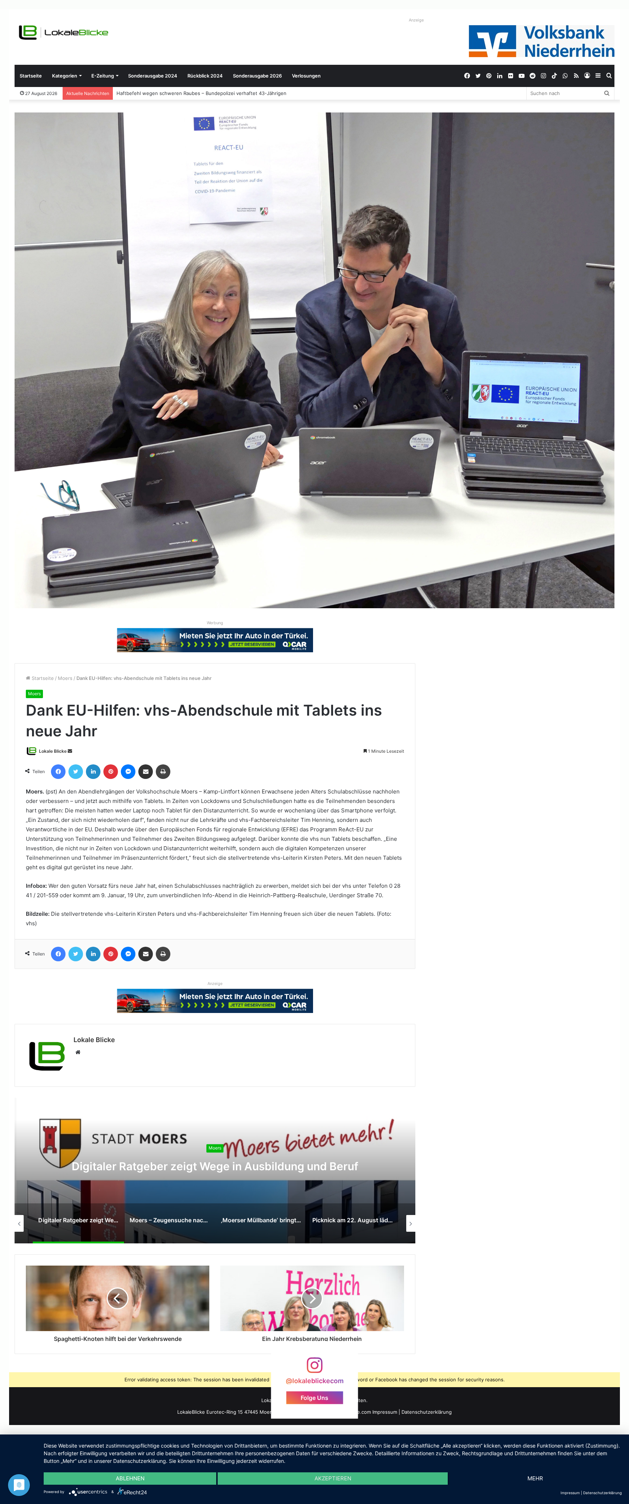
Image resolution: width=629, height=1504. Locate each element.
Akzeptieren (332, 1478)
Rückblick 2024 (205, 76)
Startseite (31, 76)
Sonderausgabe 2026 (257, 76)
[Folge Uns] (314, 1368)
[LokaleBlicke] (64, 32)
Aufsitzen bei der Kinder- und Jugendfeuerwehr (171, 93)
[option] (215, 1170)
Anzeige (416, 20)
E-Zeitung (102, 76)
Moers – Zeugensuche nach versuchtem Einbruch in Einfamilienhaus (215, 1166)
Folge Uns (314, 1397)
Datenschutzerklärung (426, 1412)
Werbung (215, 622)
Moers (65, 678)
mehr (535, 1478)
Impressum (384, 1412)
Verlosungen (306, 76)
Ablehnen (130, 1478)
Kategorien (64, 76)
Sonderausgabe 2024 (152, 76)
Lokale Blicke (53, 751)
